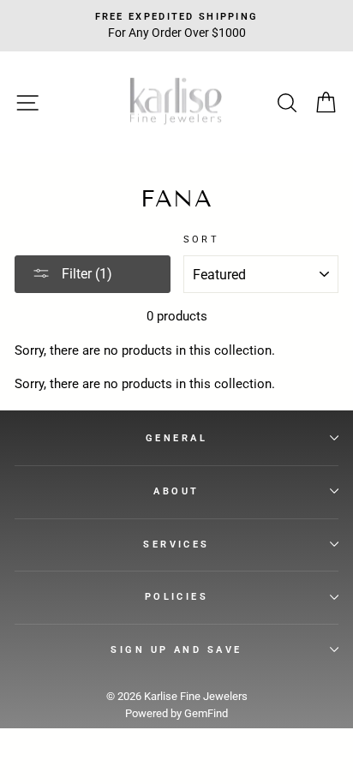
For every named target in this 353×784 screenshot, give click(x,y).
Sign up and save (176, 649)
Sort (201, 239)
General (176, 438)
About (176, 491)
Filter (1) (85, 274)
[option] (176, 26)
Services (176, 544)
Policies (177, 596)
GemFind (206, 713)
